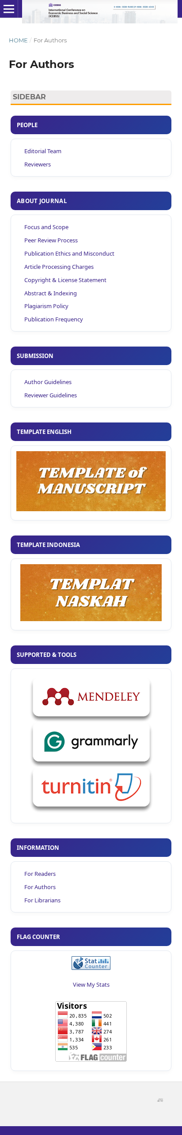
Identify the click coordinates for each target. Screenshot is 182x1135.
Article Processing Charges (59, 267)
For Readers (40, 874)
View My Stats (91, 984)
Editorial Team (42, 151)
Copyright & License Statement (65, 280)
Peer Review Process (51, 240)
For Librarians (42, 900)
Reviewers (37, 164)
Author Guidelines (48, 382)
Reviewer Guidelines (50, 395)
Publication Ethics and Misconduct (69, 253)
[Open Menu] (9, 9)
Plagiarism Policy (46, 306)
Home (18, 40)
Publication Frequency (53, 319)
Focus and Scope (46, 227)
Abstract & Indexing (50, 293)
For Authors (40, 887)
